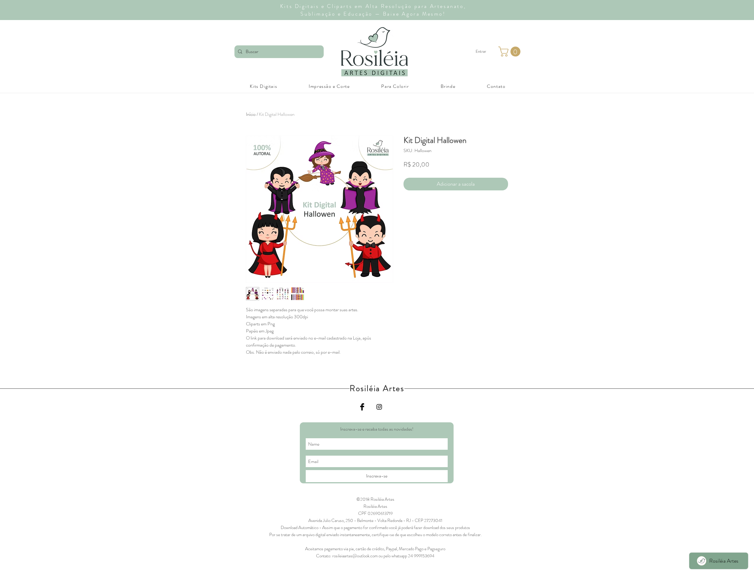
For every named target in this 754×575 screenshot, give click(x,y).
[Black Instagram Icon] (379, 407)
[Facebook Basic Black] (362, 407)
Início (251, 114)
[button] (510, 52)
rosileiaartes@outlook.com (355, 556)
